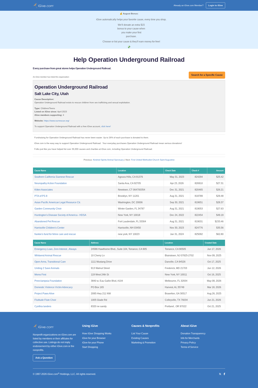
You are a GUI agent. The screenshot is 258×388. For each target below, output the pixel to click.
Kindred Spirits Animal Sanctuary (108, 160)
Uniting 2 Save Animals (46, 268)
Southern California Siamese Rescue (54, 177)
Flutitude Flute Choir (45, 300)
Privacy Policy (188, 342)
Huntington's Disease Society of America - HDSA (60, 215)
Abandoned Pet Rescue (47, 221)
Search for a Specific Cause (207, 75)
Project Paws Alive (44, 293)
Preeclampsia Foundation (48, 281)
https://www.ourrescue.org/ (56, 120)
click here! (106, 126)
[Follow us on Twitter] (220, 374)
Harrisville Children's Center (49, 227)
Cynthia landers (42, 306)
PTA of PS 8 (40, 196)
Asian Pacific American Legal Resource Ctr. (57, 202)
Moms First (40, 274)
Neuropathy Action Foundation (50, 183)
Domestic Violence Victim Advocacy (53, 287)
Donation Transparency (193, 333)
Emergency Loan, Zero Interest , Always (55, 249)
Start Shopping (90, 347)
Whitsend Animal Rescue (47, 255)
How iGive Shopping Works (96, 333)
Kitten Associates (43, 189)
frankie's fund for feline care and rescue (55, 234)
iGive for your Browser (94, 338)
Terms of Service (189, 347)
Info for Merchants (190, 338)
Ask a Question (44, 358)
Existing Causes (140, 338)
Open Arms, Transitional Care (50, 261)
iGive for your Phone (93, 342)
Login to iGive (215, 5)
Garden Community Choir (48, 208)
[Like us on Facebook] (224, 374)
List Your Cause (139, 333)
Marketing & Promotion (143, 342)
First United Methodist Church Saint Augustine (153, 160)
